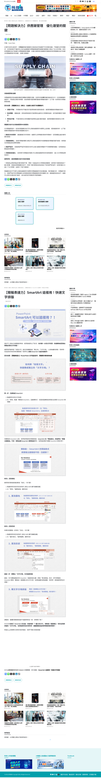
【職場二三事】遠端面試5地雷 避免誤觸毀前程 (56, 268)
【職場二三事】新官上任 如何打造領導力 (35, 268)
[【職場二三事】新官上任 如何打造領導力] (35, 261)
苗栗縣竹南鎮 (42, 199)
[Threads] (90, 1)
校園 (67, 16)
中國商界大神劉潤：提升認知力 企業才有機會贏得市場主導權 (13, 268)
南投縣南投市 (22, 199)
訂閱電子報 (92, 774)
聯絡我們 (71, 774)
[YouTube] (83, 1)
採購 (42, 97)
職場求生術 (14, 21)
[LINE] (87, 1)
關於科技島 (64, 774)
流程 (28, 97)
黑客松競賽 (81, 16)
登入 (94, 1)
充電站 (55, 16)
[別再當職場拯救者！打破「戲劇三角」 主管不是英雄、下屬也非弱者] (56, 243)
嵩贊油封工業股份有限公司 (24, 205)
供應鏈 (21, 47)
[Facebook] (80, 1)
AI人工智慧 (17, 16)
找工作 (90, 16)
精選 (6, 16)
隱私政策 (78, 774)
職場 (61, 16)
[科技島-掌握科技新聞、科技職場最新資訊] (14, 8)
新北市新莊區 (22, 214)
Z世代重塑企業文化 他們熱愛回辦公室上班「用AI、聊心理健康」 (13, 250)
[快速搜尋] (95, 16)
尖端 (37, 16)
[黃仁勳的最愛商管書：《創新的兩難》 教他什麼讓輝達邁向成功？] (35, 243)
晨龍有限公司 (21, 220)
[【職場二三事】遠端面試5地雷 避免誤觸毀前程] (56, 261)
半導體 (25, 16)
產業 (43, 16)
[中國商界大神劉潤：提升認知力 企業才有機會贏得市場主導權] (13, 261)
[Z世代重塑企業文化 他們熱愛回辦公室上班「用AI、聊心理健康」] (13, 243)
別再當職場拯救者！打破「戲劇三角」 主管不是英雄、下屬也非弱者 (56, 250)
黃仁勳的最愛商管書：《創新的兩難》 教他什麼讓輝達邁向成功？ (35, 250)
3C (11, 16)
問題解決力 (21, 21)
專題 (73, 16)
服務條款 (85, 774)
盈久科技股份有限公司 (43, 205)
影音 (49, 16)
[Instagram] (85, 1)
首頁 (6, 21)
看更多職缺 (60, 228)
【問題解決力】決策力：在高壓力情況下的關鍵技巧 (27, 105)
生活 (31, 16)
